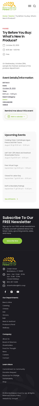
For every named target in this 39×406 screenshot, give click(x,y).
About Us (6, 339)
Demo (5, 99)
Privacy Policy (15, 395)
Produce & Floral (9, 324)
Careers (6, 355)
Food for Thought (9, 348)
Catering (6, 305)
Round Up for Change (11, 375)
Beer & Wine (7, 302)
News (5, 352)
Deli (4, 312)
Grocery (6, 315)
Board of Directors (9, 342)
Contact (6, 358)
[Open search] (34, 6)
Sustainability (8, 379)
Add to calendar (17, 116)
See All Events (10, 199)
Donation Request (9, 372)
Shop (4, 382)
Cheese (5, 309)
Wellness (6, 328)
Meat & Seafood (9, 321)
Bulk (4, 318)
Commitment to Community (14, 369)
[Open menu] (29, 6)
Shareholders (8, 345)
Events (11, 16)
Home (5, 16)
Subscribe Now (12, 241)
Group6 (15, 399)
